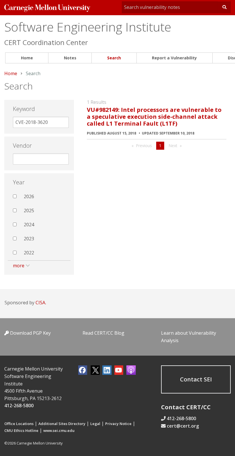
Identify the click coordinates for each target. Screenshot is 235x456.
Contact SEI (196, 379)
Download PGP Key (30, 333)
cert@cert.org (183, 426)
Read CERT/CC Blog (103, 333)
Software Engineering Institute (87, 26)
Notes (70, 58)
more (18, 265)
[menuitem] (26, 58)
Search (114, 58)
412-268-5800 (19, 405)
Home (27, 58)
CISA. (41, 302)
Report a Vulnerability (174, 58)
